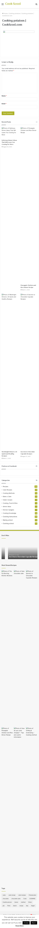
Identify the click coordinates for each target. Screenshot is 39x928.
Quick (15, 905)
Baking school (8, 520)
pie (3, 905)
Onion (30, 902)
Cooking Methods (9, 493)
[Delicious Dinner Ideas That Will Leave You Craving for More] (10, 132)
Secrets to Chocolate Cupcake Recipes (28, 453)
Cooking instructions (10, 516)
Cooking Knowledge (9, 513)
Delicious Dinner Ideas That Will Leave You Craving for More (9, 142)
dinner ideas (7, 506)
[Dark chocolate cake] (19, 648)
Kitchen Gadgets (8, 510)
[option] (19, 549)
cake (4, 895)
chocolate (6, 898)
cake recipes (22, 895)
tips (27, 905)
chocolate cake (15, 898)
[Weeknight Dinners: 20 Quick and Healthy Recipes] (10, 372)
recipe (21, 905)
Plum (8, 905)
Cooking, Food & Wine (10, 503)
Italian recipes (7, 500)
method (23, 902)
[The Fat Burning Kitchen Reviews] (7, 648)
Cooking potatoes (14, 13)
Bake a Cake (7, 496)
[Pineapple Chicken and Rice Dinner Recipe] (29, 205)
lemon (16, 902)
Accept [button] (26, 923)
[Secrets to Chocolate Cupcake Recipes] (29, 372)
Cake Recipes (7, 490)
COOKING (32, 898)
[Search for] (36, 5)
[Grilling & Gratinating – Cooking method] (31, 805)
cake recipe (12, 895)
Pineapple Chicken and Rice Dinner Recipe (28, 286)
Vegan (33, 905)
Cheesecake (32, 895)
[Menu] (3, 5)
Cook (25, 898)
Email (4, 103)
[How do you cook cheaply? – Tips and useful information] (19, 805)
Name (4, 96)
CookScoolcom (7, 902)
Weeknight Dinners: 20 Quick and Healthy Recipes (9, 454)
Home (5, 13)
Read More (19, 926)
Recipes (5, 486)
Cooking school (8, 523)
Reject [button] (34, 923)
